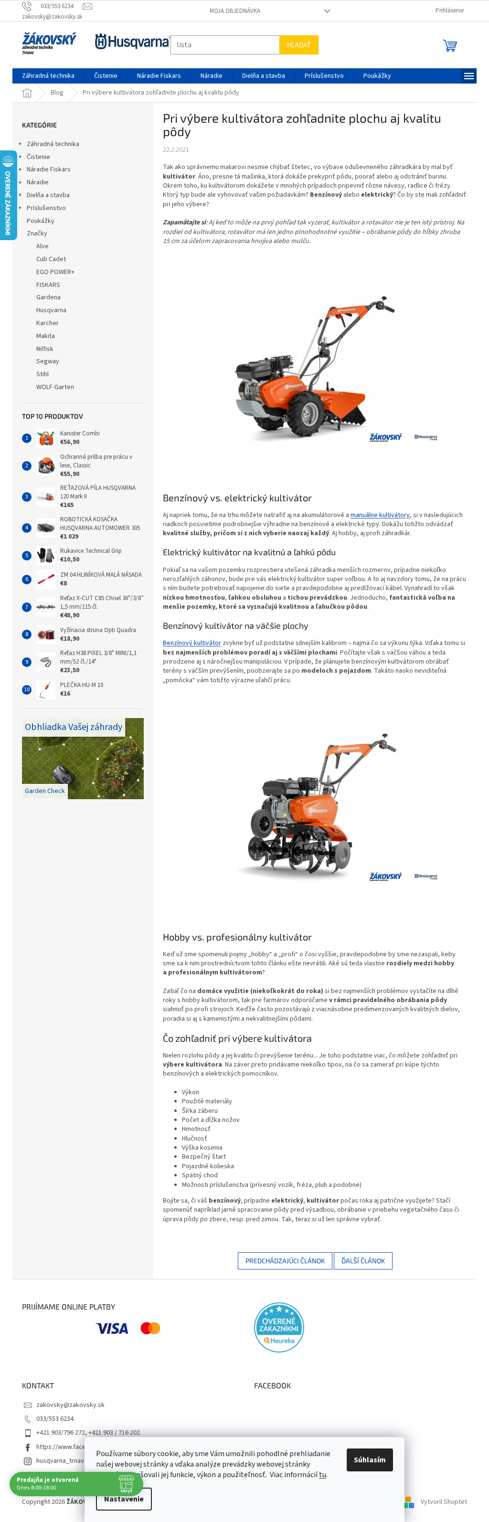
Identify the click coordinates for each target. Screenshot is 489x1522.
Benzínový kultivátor (188, 643)
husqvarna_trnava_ (60, 1461)
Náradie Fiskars (45, 169)
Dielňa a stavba (44, 195)
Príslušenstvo (43, 208)
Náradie (34, 182)
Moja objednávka (231, 11)
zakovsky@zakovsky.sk (67, 1405)
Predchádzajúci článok (281, 1261)
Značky (33, 233)
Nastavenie (120, 1499)
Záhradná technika (49, 144)
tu (319, 1474)
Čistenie (35, 157)
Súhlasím (367, 1460)
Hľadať (296, 45)
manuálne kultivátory (376, 515)
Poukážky (37, 221)
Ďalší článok (359, 1261)
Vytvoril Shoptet (440, 1502)
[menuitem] (45, 76)
